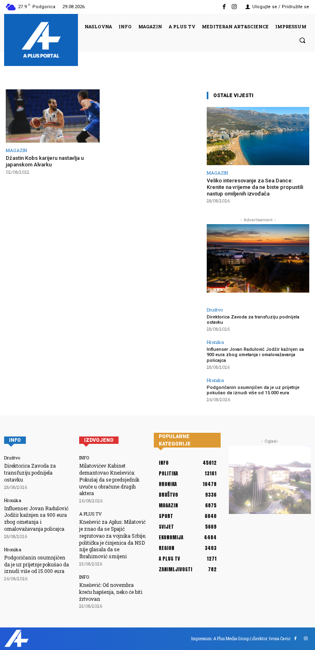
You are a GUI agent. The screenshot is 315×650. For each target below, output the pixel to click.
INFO (84, 457)
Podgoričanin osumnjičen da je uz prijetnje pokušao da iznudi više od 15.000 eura (253, 390)
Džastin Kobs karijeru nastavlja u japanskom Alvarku (45, 161)
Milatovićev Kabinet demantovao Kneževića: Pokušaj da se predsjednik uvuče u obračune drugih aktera (109, 479)
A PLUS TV (90, 513)
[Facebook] (224, 7)
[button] (302, 40)
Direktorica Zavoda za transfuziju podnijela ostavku (253, 319)
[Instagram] (234, 7)
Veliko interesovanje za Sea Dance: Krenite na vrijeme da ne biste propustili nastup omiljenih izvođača (255, 186)
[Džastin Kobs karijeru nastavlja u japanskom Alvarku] (53, 116)
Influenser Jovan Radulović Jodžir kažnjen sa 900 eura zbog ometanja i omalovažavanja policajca (255, 355)
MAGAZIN (16, 150)
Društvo (215, 309)
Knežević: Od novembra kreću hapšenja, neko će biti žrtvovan (110, 592)
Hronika (215, 342)
